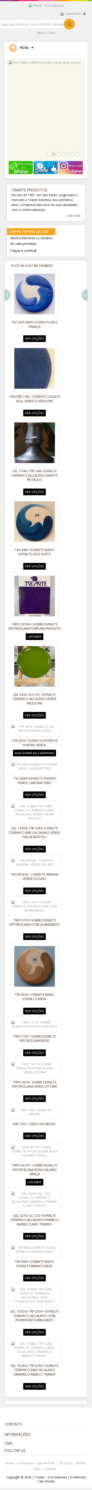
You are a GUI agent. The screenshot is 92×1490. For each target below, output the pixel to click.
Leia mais (74, 216)
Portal (80, 1463)
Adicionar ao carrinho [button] (34, 753)
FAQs (37, 1469)
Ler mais (34, 636)
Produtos (66, 1463)
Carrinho (75, 14)
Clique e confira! (23, 250)
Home (9, 1463)
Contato (50, 1469)
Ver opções (34, 338)
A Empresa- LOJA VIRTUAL (36, 1463)
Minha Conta (46, 33)
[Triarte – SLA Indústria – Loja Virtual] (46, 5)
